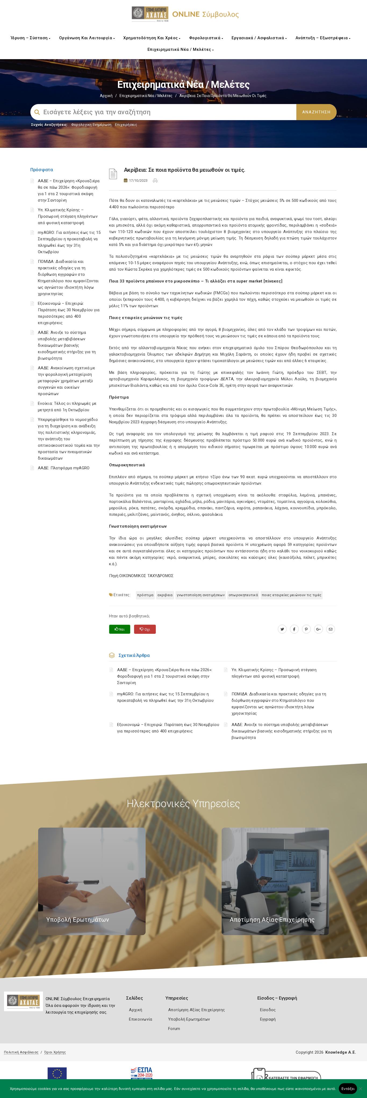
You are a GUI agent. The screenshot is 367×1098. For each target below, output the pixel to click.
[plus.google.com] (318, 629)
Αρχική (106, 96)
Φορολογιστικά (205, 37)
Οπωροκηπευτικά (243, 595)
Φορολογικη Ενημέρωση (91, 125)
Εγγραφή (268, 1019)
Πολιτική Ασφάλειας (21, 1052)
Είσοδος (268, 1009)
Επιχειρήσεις (126, 125)
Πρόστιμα (145, 595)
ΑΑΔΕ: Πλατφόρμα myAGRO (64, 468)
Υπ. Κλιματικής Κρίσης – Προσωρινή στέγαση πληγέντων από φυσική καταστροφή (68, 216)
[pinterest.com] (306, 629)
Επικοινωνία (140, 1019)
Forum (174, 1028)
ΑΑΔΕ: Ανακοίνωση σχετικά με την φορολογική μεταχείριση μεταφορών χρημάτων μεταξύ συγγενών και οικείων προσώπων (66, 381)
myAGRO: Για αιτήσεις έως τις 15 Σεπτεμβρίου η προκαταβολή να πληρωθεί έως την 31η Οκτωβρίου (165, 697)
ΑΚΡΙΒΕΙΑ (164, 595)
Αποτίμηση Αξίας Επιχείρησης (196, 1009)
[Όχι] (360, 1091)
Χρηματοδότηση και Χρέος (151, 37)
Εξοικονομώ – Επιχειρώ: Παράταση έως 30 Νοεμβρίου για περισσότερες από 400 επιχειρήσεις (168, 728)
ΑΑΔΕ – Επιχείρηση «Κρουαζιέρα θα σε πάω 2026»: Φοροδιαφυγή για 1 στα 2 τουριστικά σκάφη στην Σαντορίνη (165, 676)
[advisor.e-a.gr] (331, 629)
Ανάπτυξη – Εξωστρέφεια (322, 37)
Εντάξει (348, 1088)
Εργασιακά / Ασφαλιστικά (258, 37)
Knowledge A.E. (340, 1052)
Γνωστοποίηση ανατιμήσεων (201, 595)
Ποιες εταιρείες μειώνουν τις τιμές (291, 595)
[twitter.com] (282, 629)
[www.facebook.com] (294, 629)
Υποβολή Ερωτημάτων (189, 1019)
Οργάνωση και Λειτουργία (86, 37)
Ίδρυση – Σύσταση (30, 37)
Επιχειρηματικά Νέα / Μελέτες (180, 49)
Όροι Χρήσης (55, 1052)
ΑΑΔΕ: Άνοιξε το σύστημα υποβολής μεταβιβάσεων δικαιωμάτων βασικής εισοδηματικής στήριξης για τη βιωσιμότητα (67, 345)
